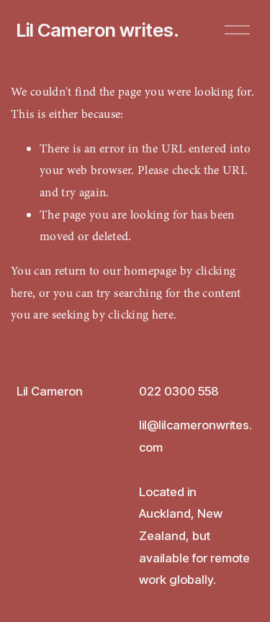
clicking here (140, 314)
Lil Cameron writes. (98, 30)
